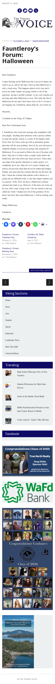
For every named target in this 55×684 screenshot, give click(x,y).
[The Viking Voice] (27, 26)
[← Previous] (5, 282)
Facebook (19, 10)
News (7, 306)
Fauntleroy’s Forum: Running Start (10, 250)
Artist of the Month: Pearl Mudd (30, 396)
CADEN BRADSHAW (40, 41)
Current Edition (11, 353)
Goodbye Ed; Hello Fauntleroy (36, 236)
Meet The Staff (11, 346)
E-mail (31, 11)
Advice (48, 270)
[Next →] (49, 282)
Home (7, 300)
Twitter (25, 10)
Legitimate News (12, 340)
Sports (8, 326)
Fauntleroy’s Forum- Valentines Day (10, 236)
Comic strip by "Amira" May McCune (33, 419)
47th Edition (37, 270)
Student (8, 320)
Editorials (9, 333)
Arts (7, 313)
